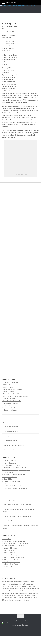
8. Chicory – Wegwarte (9, 398)
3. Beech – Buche (7, 387)
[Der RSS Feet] (20, 629)
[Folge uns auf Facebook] (16, 629)
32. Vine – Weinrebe (8, 550)
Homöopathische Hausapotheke (14, 445)
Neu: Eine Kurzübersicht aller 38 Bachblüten (18, 505)
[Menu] (38, 611)
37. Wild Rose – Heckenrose (11, 562)
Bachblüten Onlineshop (11, 431)
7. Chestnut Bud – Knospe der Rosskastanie (16, 396)
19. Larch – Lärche (7, 472)
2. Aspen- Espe (6, 385)
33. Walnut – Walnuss (9, 552)
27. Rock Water (6, 539)
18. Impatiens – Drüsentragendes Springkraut (16, 470)
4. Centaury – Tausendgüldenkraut (12, 389)
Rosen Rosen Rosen (10, 450)
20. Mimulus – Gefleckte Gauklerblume (14, 474)
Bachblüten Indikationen (11, 426)
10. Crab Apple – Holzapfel (10, 403)
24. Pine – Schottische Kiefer (11, 481)
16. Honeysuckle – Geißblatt (11, 465)
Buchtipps (7, 436)
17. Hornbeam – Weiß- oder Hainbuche (14, 467)
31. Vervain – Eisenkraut (9, 548)
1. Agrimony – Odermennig (10, 382)
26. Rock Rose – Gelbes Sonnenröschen (14, 488)
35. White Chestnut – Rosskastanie (13, 557)
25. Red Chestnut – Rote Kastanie (12, 486)
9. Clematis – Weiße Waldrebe (11, 401)
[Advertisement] (27, 56)
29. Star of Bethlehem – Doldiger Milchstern (15, 543)
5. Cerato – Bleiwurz (8, 392)
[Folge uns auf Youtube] (24, 629)
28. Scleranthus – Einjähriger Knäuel (13, 541)
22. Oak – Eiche (7, 479)
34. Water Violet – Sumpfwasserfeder (13, 555)
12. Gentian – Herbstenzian (10, 408)
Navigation (11, 3)
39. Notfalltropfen (7, 566)
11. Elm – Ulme (6, 405)
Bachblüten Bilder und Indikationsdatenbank (17, 516)
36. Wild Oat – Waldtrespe (10, 559)
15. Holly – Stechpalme (9, 463)
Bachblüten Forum (9, 521)
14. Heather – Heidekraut (9, 461)
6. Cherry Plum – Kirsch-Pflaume (12, 394)
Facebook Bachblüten (10, 440)
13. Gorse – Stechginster (9, 410)
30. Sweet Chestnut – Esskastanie (13, 546)
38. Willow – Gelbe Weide (10, 564)
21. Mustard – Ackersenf (9, 477)
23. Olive (4, 483)
